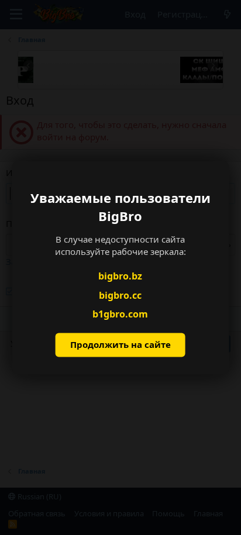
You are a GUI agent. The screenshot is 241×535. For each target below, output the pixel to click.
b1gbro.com (120, 314)
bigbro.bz (120, 276)
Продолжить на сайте (120, 344)
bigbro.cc (120, 295)
